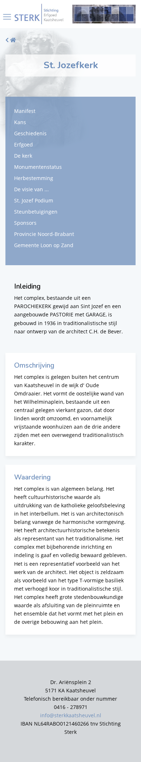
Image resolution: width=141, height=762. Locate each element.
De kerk (23, 155)
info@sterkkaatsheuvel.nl (70, 715)
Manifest (24, 111)
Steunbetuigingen (35, 211)
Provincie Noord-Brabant (44, 234)
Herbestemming (33, 178)
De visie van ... (31, 189)
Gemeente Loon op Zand (43, 245)
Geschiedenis (30, 133)
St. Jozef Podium (33, 200)
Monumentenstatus (38, 166)
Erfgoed (23, 144)
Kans (20, 122)
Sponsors (25, 222)
